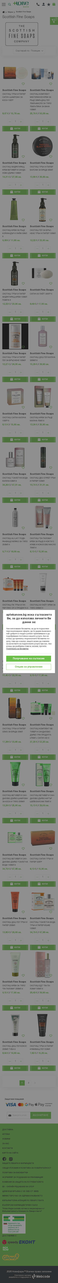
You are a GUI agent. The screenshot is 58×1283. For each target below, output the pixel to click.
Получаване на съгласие (29, 659)
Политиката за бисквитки (17, 649)
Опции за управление (29, 667)
